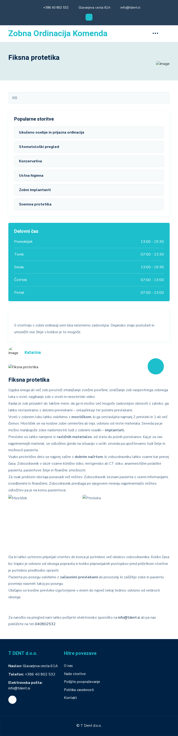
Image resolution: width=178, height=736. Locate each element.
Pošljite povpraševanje (82, 681)
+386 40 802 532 (55, 7)
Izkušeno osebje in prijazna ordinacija (51, 132)
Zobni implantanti (35, 189)
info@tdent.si (130, 7)
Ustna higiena (31, 175)
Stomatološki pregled (39, 146)
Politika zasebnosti (79, 690)
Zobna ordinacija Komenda (58, 33)
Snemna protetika (35, 204)
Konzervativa (30, 161)
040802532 (45, 624)
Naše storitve (75, 674)
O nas (68, 665)
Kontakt (70, 697)
